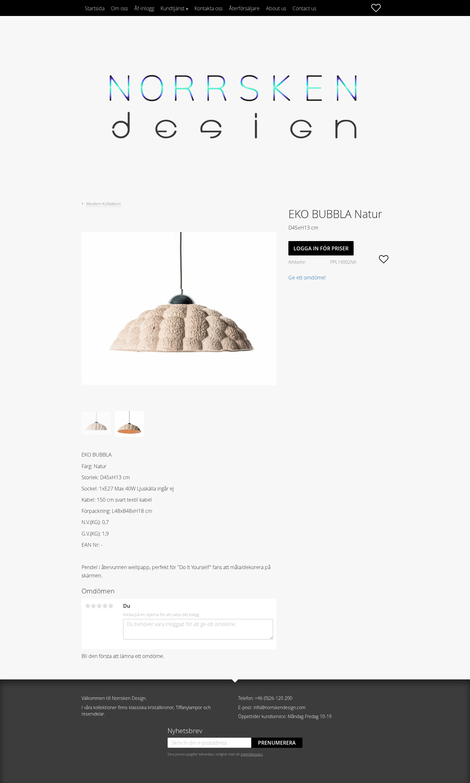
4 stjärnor (105, 606)
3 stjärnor (99, 606)
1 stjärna (87, 606)
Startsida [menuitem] (95, 8)
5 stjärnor (111, 606)
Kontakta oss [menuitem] (208, 8)
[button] (379, 8)
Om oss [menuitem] (119, 8)
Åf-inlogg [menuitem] (144, 8)
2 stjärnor (93, 606)
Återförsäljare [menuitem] (244, 8)
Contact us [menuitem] (304, 8)
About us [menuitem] (276, 8)
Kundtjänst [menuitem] (172, 8)
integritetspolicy (252, 754)
